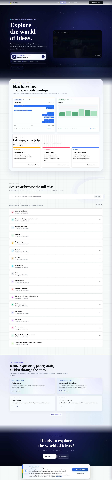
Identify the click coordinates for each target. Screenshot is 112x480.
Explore (57, 2)
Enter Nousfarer (50, 456)
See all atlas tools (55, 414)
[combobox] (53, 196)
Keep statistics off (80, 473)
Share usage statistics (80, 469)
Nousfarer (63, 2)
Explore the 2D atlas (17, 68)
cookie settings (59, 476)
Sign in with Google (96, 2)
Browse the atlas (63, 456)
